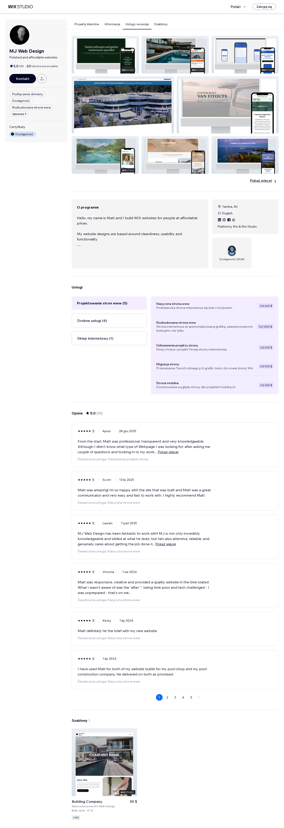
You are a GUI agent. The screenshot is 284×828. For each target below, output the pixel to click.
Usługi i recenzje (137, 24)
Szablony (161, 24)
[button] (105, 55)
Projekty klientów (86, 24)
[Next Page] (199, 697)
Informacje (112, 24)
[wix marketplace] (20, 6)
